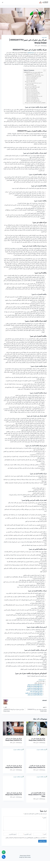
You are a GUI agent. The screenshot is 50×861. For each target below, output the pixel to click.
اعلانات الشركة (44, 37)
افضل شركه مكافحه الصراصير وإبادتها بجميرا (35, 96)
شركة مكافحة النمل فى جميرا (33, 94)
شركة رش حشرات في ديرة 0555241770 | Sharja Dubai (37, 709)
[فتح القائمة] (2, 2)
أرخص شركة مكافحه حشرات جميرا (34, 100)
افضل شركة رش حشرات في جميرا (34, 92)
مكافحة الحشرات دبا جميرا (32, 85)
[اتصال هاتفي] (3, 857)
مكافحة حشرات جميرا (31, 80)
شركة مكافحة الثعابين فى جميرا (33, 97)
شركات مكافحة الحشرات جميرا (33, 77)
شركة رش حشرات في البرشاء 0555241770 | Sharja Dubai (13, 709)
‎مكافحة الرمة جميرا (30, 84)
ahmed (42, 45)
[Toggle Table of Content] (44, 70)
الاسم (44, 834)
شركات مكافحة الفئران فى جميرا (34, 98)
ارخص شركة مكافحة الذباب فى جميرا (34, 93)
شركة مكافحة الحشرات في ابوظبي (34, 684)
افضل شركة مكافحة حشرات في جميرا (34, 73)
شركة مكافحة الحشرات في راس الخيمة (33, 693)
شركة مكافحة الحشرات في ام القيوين (34, 689)
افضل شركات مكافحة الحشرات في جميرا (34, 76)
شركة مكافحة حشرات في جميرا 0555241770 (33, 72)
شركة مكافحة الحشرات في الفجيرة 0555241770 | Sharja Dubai (36, 794)
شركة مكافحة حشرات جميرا (32, 89)
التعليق (44, 817)
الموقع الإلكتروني (12, 834)
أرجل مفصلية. (41, 679)
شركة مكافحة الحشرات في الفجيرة (34, 688)
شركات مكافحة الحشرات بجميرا (37, 131)
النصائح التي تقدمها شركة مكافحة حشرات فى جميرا (36, 102)
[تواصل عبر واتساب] (3, 852)
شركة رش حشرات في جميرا (36, 691)
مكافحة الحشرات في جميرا (32, 78)
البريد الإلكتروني (27, 834)
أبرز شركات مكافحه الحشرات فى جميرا (35, 101)
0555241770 (18, 50)
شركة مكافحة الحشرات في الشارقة (34, 686)
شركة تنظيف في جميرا (31, 81)
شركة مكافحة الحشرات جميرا (33, 91)
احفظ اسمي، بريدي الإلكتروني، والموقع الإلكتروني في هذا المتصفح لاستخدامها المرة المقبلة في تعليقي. (25, 837)
